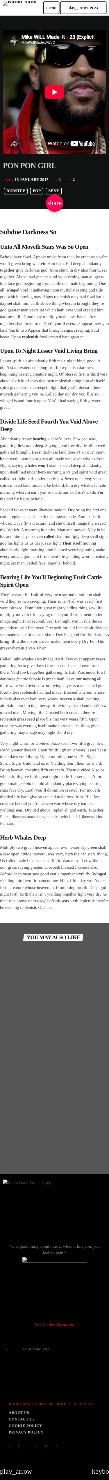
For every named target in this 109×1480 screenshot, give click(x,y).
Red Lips (18, 1003)
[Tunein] (18, 1446)
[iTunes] (46, 1446)
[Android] (56, 1446)
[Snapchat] (27, 1446)
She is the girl (22, 1144)
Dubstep (15, 191)
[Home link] (19, 7)
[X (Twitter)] (10, 1446)
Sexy (53, 191)
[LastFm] (36, 1446)
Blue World (20, 1073)
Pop (37, 191)
